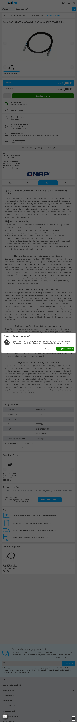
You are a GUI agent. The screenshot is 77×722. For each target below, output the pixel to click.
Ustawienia (49, 349)
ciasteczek (32, 341)
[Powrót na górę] (73, 718)
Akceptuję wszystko (65, 349)
